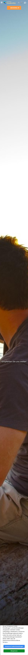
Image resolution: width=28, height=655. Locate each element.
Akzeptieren (14, 651)
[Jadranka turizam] (5, 2)
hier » (6, 642)
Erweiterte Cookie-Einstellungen (14, 646)
